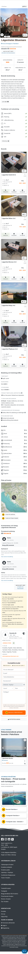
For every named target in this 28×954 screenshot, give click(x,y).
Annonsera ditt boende (8, 922)
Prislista (5, 191)
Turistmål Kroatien (6, 888)
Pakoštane (4, 6)
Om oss (3, 914)
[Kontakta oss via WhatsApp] (13, 643)
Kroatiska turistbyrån (6, 867)
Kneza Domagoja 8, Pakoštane (10, 43)
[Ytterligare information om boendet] (25, 761)
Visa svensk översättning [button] (7, 556)
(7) (25, 345)
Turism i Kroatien (5, 877)
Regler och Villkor (6, 854)
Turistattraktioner (11, 518)
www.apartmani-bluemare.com (10, 656)
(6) (25, 171)
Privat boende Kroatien (7, 896)
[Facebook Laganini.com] (2, 839)
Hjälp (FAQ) (4, 916)
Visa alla (5, 141)
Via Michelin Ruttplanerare (8, 875)
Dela (25, 6)
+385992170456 (6, 643)
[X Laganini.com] (12, 839)
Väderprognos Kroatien (7, 864)
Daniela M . (7, 34)
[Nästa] (24, 747)
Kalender (14, 191)
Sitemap (13, 854)
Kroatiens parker (5, 870)
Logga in (4, 925)
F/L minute (22, 191)
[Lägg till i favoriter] (25, 740)
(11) (24, 301)
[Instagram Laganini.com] (5, 839)
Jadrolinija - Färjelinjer (7, 872)
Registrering (5, 928)
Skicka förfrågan (15, 712)
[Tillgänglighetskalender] (25, 763)
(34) (25, 35)
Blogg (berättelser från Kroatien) (9, 893)
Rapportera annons (14, 719)
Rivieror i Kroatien (6, 899)
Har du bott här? (9, 52)
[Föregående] (4, 747)
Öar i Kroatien (4, 901)
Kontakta (3, 911)
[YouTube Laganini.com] (9, 839)
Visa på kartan (10, 514)
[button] (14, 497)
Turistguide (4, 891)
